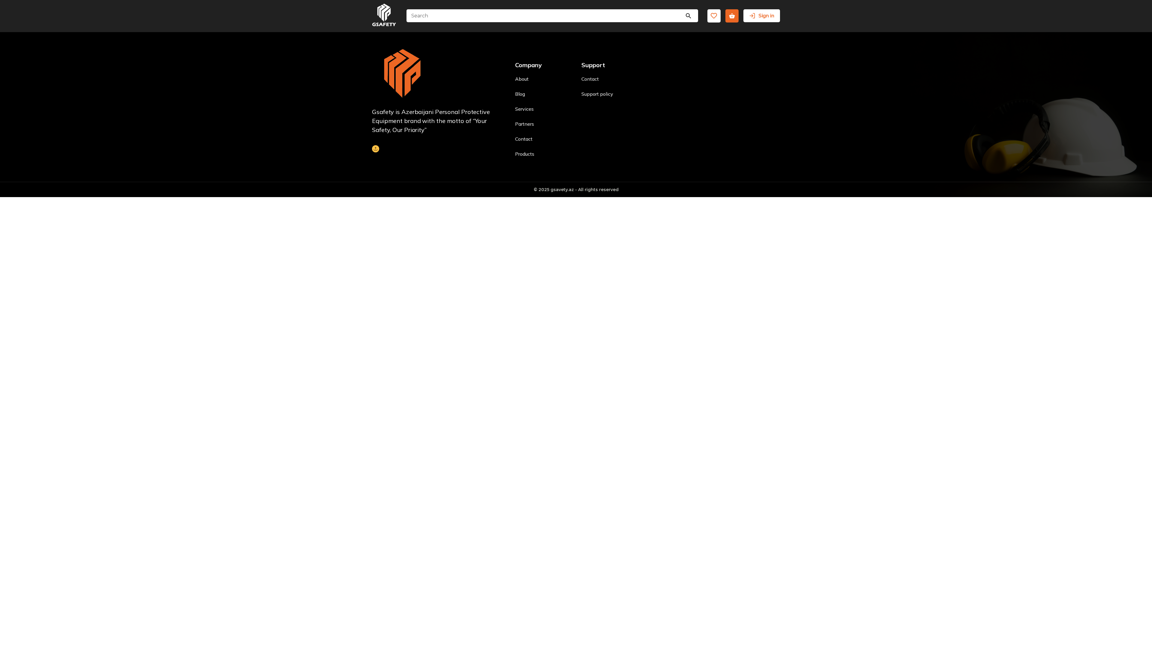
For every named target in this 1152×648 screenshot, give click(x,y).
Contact (523, 139)
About (522, 79)
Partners (524, 124)
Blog (520, 94)
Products (524, 154)
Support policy (597, 94)
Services (524, 109)
